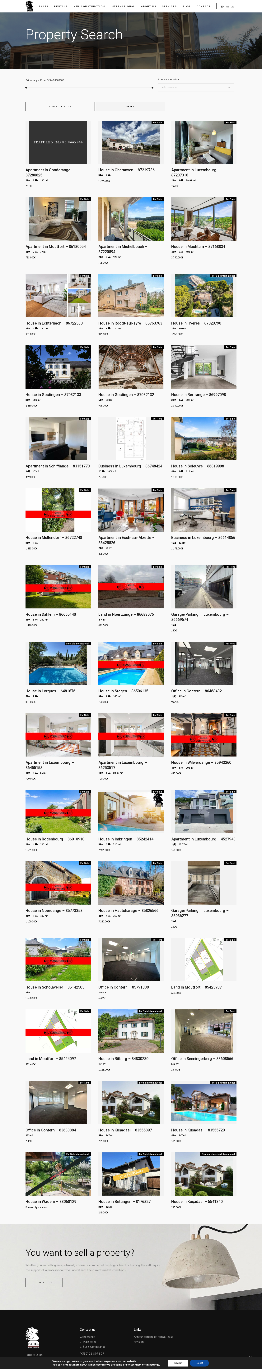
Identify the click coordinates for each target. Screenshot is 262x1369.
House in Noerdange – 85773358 (54, 910)
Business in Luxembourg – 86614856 (203, 537)
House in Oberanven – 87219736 (126, 170)
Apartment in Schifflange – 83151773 (58, 466)
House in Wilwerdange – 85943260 (201, 762)
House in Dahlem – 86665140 (51, 614)
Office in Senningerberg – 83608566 (202, 1058)
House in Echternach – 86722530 (54, 323)
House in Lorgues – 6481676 (50, 691)
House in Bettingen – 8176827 (124, 1201)
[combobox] (196, 87)
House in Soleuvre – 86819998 (197, 466)
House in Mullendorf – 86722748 (54, 537)
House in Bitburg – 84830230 (123, 1058)
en (222, 6)
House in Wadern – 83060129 (51, 1201)
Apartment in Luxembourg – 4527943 (203, 839)
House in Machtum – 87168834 (198, 246)
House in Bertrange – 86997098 (198, 394)
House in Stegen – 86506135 (123, 691)
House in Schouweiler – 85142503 (55, 987)
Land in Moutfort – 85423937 (196, 987)
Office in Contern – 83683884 (51, 1130)
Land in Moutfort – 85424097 (51, 1058)
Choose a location (168, 79)
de (232, 6)
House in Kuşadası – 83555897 (125, 1130)
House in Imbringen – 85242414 (125, 839)
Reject (199, 1363)
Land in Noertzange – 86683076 (126, 614)
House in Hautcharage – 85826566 (128, 910)
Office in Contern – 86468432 (196, 691)
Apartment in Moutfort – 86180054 (56, 246)
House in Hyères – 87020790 (196, 323)
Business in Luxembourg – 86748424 (130, 466)
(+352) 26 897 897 (92, 1353)
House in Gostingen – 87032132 (126, 394)
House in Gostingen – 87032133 (53, 394)
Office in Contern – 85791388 (123, 987)
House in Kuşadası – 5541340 (197, 1201)
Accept (178, 1363)
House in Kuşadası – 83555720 (198, 1130)
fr (227, 6)
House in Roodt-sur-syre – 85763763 (130, 323)
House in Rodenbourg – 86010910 (55, 839)
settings (154, 1365)
